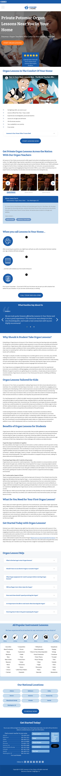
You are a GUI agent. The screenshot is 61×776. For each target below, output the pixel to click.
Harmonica (22, 664)
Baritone (8, 654)
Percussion (39, 667)
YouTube (34, 762)
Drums (46, 641)
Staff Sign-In (36, 771)
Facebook (25, 762)
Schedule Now (30, 711)
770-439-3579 (25, 735)
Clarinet (8, 672)
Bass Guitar (8, 659)
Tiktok (40, 762)
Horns (21, 667)
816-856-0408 (25, 745)
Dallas (49, 691)
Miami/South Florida (11, 700)
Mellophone (39, 646)
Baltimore (30, 691)
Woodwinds (54, 672)
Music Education (38, 649)
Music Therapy (39, 659)
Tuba (54, 659)
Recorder (38, 672)
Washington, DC (34, 200)
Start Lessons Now (30, 141)
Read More (10, 219)
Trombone (54, 654)
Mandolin (21, 672)
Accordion (8, 646)
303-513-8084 (25, 741)
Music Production (39, 654)
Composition (21, 646)
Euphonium (21, 652)
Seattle (49, 700)
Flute (21, 657)
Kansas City (49, 695)
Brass (8, 664)
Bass (8, 657)
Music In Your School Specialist (38, 652)
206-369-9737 (25, 751)
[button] (27, 327)
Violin (25, 641)
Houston (30, 695)
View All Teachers (24, 219)
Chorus (8, 669)
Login (3, 1)
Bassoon (8, 662)
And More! (56, 641)
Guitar (15, 641)
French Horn (21, 659)
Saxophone (54, 646)
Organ (16, 200)
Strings (54, 652)
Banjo (8, 652)
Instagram (43, 762)
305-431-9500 (25, 747)
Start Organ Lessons (13, 43)
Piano (20, 200)
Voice (23, 200)
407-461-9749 (25, 749)
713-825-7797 (25, 743)
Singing (54, 649)
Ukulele (54, 662)
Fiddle (21, 654)
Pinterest (37, 762)
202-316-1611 (25, 737)
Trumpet (54, 657)
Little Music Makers (21, 669)
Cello (8, 667)
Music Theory (39, 657)
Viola (54, 664)
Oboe (38, 662)
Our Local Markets (16, 755)
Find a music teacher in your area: (16, 733)
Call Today (30, 295)
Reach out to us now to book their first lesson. (43, 537)
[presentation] (3, 319)
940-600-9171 (25, 739)
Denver (12, 695)
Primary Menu (3, 7)
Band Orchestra (8, 649)
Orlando (30, 700)
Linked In (31, 762)
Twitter (28, 762)
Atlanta (12, 691)
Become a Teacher (26, 771)
